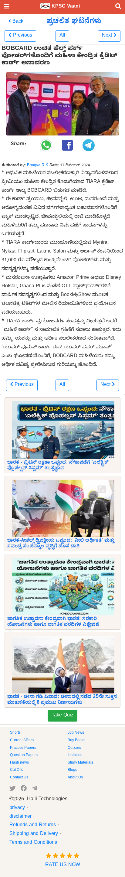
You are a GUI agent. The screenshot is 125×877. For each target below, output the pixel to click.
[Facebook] (24, 789)
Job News (76, 733)
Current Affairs (22, 740)
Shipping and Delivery (33, 834)
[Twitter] (12, 789)
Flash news (19, 763)
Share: (18, 144)
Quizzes (74, 748)
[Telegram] (34, 789)
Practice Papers (23, 748)
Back (17, 22)
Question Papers (24, 755)
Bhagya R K (37, 165)
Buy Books (76, 740)
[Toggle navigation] (6, 7)
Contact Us (19, 777)
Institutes (75, 755)
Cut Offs (16, 770)
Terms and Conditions (33, 843)
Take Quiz (62, 715)
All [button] (62, 36)
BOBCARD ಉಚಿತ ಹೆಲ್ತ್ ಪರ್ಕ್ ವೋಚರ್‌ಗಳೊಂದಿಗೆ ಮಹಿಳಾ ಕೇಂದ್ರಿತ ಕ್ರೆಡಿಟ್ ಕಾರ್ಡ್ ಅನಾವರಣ (59, 56)
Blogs (72, 770)
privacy (17, 808)
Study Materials (80, 763)
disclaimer (20, 817)
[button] (20, 36)
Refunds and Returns (32, 825)
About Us (75, 777)
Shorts (15, 733)
